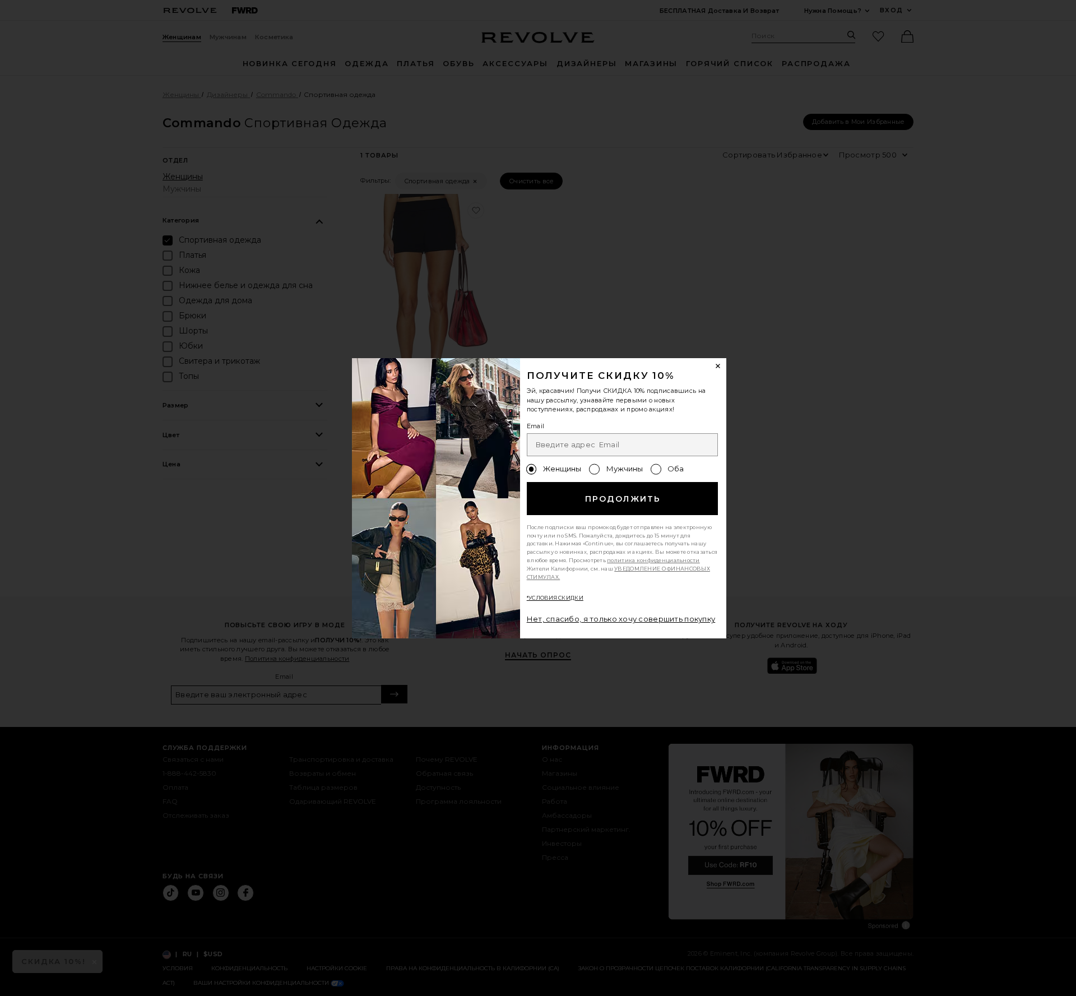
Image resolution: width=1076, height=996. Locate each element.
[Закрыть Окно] (718, 366)
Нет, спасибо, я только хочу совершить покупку (621, 618)
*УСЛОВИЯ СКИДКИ (555, 598)
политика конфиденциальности (653, 560)
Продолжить (623, 499)
